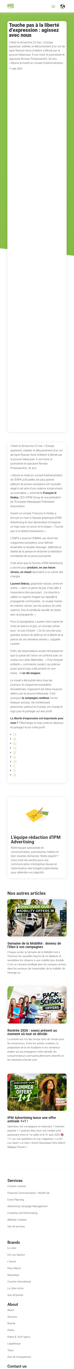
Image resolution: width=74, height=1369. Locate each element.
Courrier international (19, 1281)
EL (14, 757)
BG (15, 743)
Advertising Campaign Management (27, 1206)
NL (14, 739)
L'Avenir (11, 1261)
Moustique (13, 1275)
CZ (15, 748)
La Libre (11, 1248)
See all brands (15, 1295)
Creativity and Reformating (22, 1213)
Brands (11, 1323)
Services (12, 1316)
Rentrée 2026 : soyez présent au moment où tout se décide (32, 1032)
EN (15, 761)
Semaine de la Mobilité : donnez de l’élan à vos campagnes (34, 945)
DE (14, 752)
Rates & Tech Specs (18, 1336)
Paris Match (14, 1268)
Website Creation (17, 1219)
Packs (10, 1330)
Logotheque (14, 1343)
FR (14, 734)
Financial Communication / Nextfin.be (28, 1193)
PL (14, 770)
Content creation (16, 1186)
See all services (16, 1226)
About (10, 1310)
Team (10, 1350)
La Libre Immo (15, 1288)
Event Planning (15, 1199)
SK (14, 774)
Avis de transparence (19, 1356)
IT (14, 766)
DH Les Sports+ (16, 1254)
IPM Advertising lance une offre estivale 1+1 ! (31, 1119)
